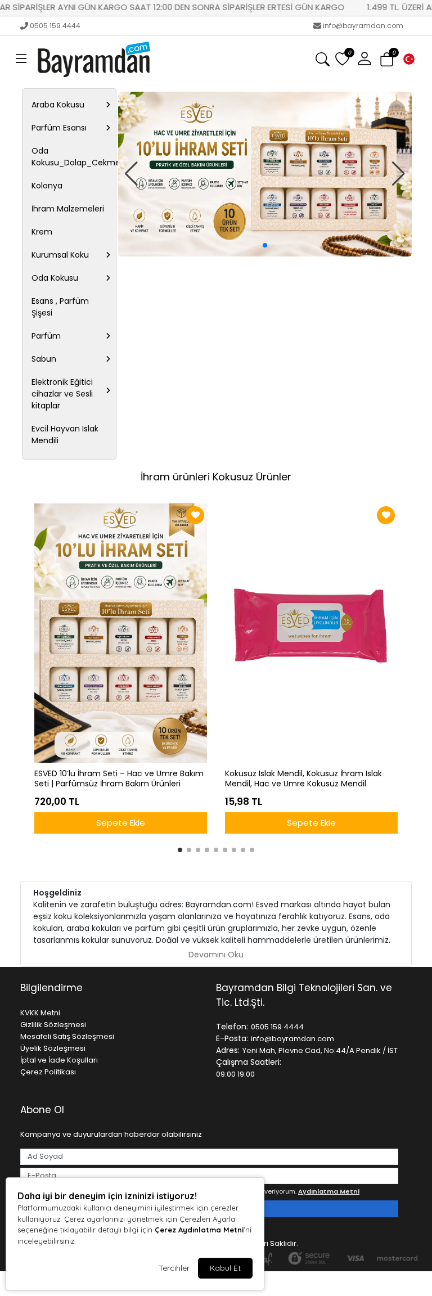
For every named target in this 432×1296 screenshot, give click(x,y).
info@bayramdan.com (363, 25)
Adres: (228, 1050)
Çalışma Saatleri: (248, 1062)
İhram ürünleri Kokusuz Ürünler (216, 477)
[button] (21, 59)
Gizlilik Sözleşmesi (53, 1024)
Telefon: (232, 1026)
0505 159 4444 (55, 25)
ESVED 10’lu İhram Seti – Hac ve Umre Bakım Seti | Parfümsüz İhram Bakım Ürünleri (119, 779)
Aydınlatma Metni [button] (328, 1191)
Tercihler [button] (174, 1268)
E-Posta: (232, 1038)
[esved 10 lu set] (265, 174)
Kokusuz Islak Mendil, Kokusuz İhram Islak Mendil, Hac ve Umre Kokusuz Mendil (303, 779)
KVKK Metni (40, 1012)
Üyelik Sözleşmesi (53, 1048)
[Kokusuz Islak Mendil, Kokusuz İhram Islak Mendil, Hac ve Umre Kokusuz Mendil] (311, 633)
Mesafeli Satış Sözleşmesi (67, 1036)
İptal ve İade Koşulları (59, 1060)
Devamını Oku (216, 954)
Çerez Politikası (48, 1071)
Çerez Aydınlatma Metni (199, 1229)
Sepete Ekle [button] (120, 823)
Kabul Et (225, 1268)
